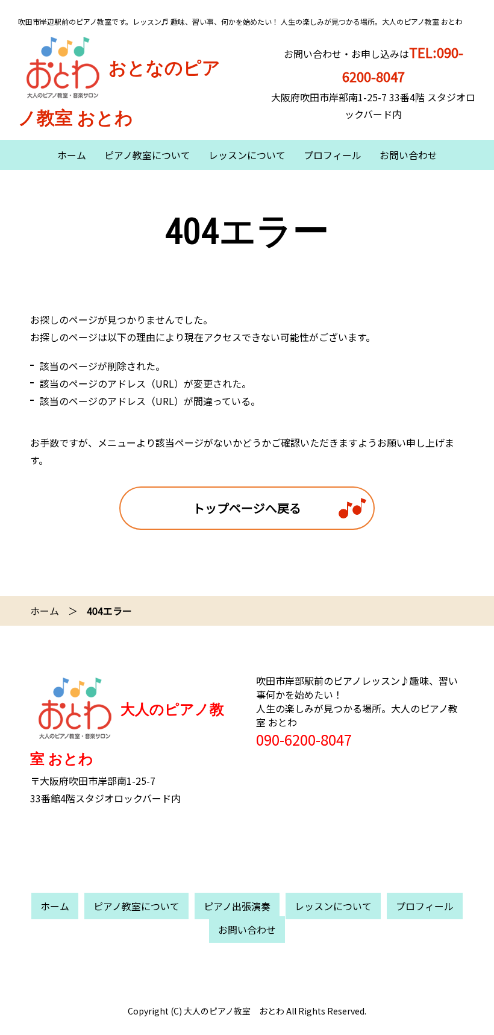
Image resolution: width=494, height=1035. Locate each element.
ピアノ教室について (147, 155)
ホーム (71, 155)
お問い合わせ (408, 155)
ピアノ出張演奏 (237, 906)
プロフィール (332, 155)
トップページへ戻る (247, 508)
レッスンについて (247, 155)
